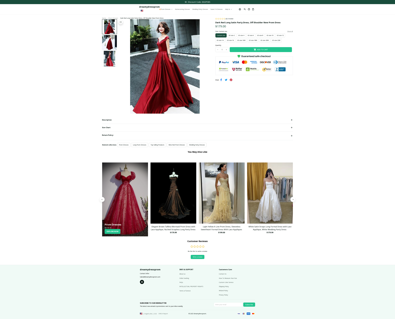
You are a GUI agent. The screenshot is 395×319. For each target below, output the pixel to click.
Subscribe (249, 304)
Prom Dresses (113, 18)
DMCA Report (163, 314)
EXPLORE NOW (112, 231)
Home (104, 18)
